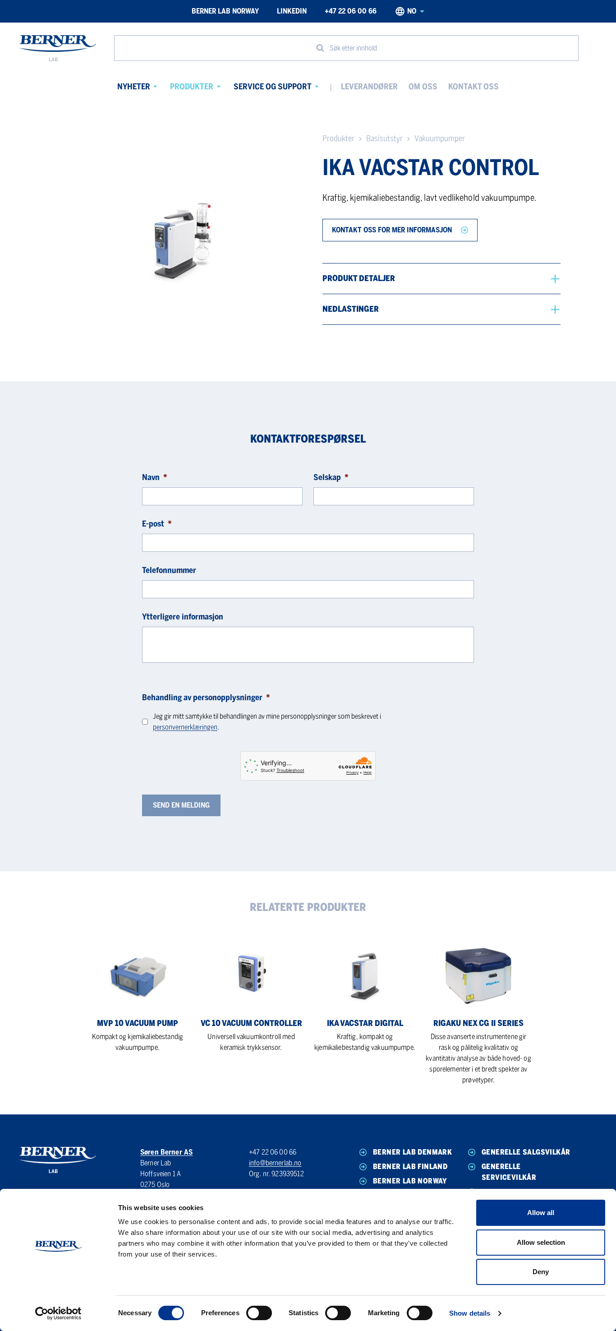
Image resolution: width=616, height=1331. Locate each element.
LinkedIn (292, 11)
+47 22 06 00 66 (351, 11)
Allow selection (541, 1242)
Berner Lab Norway (225, 11)
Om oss (423, 87)
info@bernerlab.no (275, 1163)
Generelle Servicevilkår (509, 1172)
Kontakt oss (473, 87)
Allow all (540, 1212)
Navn (154, 477)
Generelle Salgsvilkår (526, 1152)
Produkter (191, 87)
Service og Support (273, 87)
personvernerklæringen (185, 727)
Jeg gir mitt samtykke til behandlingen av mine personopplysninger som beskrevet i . (267, 721)
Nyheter (133, 87)
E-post (157, 524)
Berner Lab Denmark (412, 1152)
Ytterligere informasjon (182, 617)
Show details (469, 1313)
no (411, 11)
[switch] (259, 1313)
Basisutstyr (384, 138)
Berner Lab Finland (410, 1166)
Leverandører (369, 87)
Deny (541, 1272)
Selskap (331, 477)
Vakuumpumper (439, 138)
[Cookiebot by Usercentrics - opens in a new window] (58, 1313)
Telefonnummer (169, 570)
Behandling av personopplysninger (206, 697)
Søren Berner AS (166, 1152)
